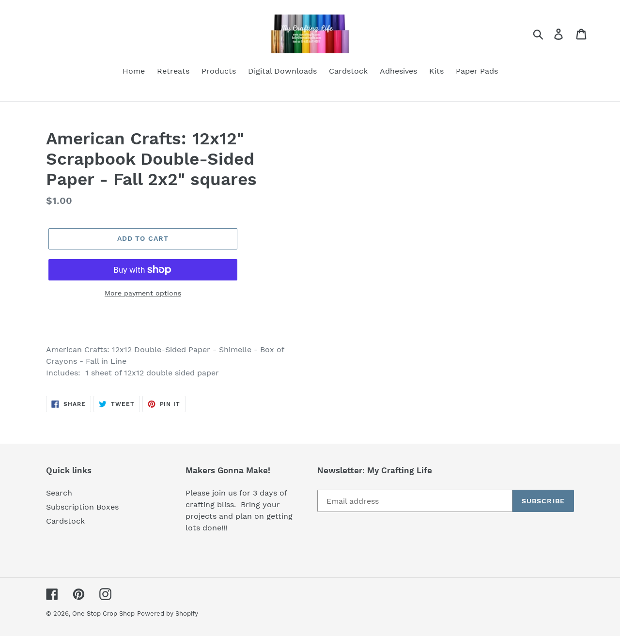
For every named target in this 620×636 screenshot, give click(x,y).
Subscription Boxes (82, 507)
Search (59, 492)
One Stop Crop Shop (103, 613)
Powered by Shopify (167, 613)
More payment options (143, 293)
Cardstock (65, 521)
